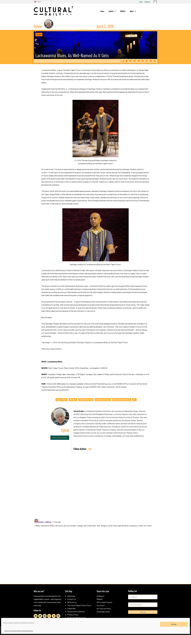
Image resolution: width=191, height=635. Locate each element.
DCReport (100, 596)
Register (147, 2)
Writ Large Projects (104, 602)
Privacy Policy (72, 614)
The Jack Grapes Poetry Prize (79, 605)
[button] (130, 60)
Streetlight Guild (103, 612)
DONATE (122, 11)
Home (102, 11)
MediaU (100, 599)
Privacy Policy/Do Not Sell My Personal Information (18, 630)
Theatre (38, 34)
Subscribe (71, 608)
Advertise (71, 596)
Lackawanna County (103, 399)
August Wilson (61, 399)
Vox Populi (101, 605)
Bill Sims (73, 399)
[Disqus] (95, 488)
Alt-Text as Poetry (104, 608)
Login (140, 2)
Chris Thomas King (86, 399)
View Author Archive (60, 438)
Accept (174, 624)
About (132, 11)
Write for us (71, 602)
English (38, 1)
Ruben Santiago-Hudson (121, 399)
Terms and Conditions (76, 611)
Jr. (134, 399)
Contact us (71, 599)
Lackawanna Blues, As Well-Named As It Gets (72, 55)
